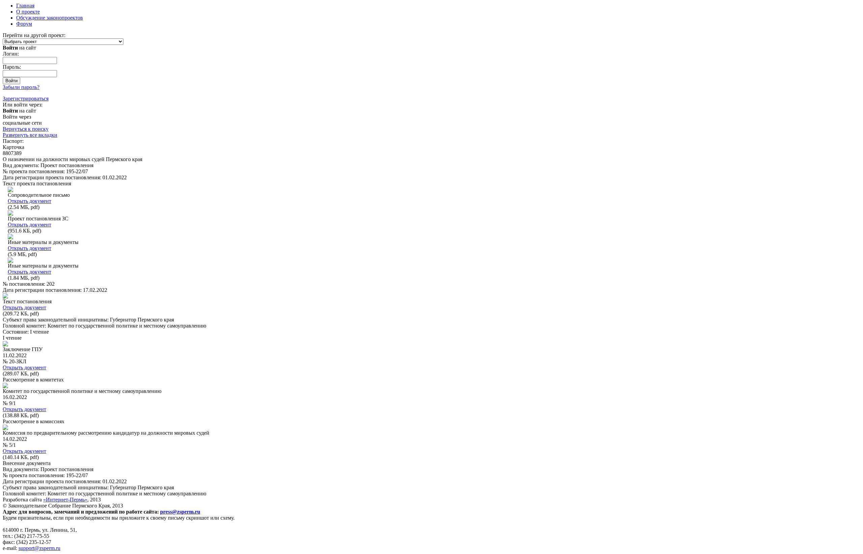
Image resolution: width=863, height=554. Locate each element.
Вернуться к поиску (26, 129)
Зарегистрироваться (26, 98)
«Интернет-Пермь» (65, 499)
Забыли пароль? (21, 87)
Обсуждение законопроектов (49, 18)
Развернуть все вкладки (30, 135)
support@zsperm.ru (39, 548)
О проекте (28, 11)
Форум (24, 24)
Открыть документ (29, 201)
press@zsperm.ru (180, 512)
